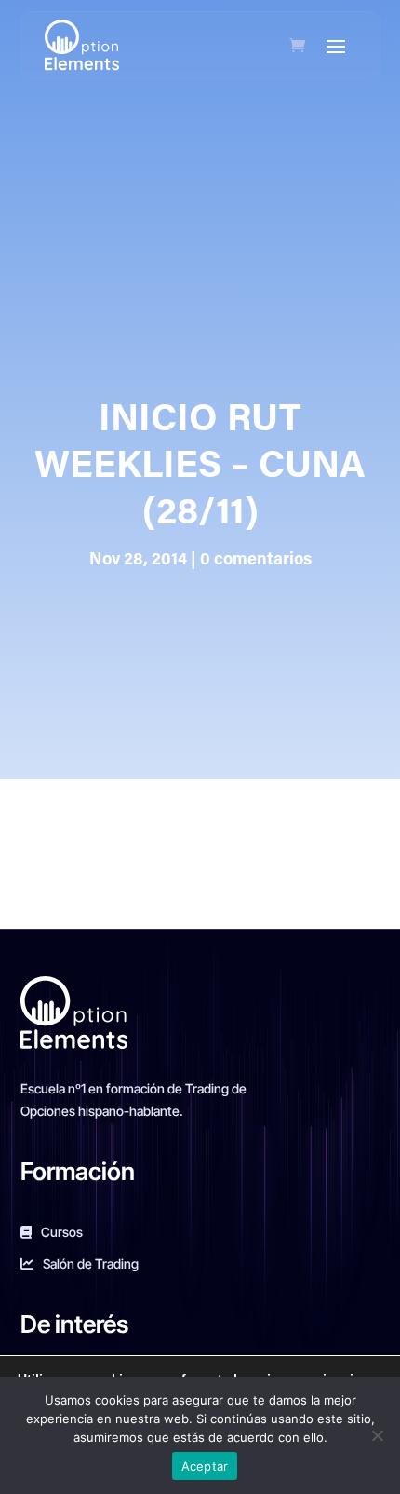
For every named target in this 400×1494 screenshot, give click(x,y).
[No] (376, 1435)
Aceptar (205, 1466)
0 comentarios (256, 560)
